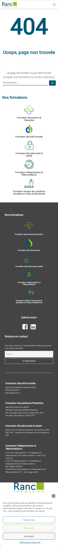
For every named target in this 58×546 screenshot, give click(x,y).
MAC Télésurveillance (13, 466)
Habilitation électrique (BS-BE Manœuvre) (21, 410)
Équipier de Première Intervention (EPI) (20, 387)
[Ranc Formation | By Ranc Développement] (9, 4)
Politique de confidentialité (29, 542)
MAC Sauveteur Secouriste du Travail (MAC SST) (24, 413)
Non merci (29, 528)
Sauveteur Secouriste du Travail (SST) (20, 415)
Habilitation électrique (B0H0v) (17, 407)
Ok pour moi (29, 519)
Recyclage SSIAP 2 (12, 393)
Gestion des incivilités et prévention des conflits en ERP (27, 430)
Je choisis (29, 536)
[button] (53, 495)
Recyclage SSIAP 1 (12, 390)
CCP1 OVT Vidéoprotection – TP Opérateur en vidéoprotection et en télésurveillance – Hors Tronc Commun (25, 455)
